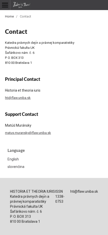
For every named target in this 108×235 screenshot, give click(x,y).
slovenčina (16, 167)
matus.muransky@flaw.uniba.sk (28, 133)
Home (9, 16)
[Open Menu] (5, 5)
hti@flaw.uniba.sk (18, 98)
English (13, 159)
